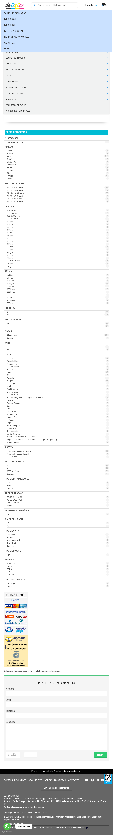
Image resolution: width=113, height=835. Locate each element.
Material (10, 560)
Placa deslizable (14, 519)
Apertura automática (17, 510)
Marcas (9, 147)
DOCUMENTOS (35, 780)
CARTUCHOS (11, 64)
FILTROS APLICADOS (15, 125)
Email (8, 699)
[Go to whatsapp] (7, 826)
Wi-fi (7, 343)
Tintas (8, 331)
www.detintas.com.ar (37, 812)
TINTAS (9, 76)
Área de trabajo (14, 493)
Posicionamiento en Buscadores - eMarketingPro (65, 828)
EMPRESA (8, 780)
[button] (86, 780)
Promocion (11, 138)
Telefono (10, 710)
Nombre (10, 688)
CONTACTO (73, 780)
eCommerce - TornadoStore (33, 828)
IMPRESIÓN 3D (10, 19)
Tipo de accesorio (15, 580)
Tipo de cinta (12, 531)
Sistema (9, 447)
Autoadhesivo (13, 320)
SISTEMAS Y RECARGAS (16, 87)
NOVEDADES (20, 780)
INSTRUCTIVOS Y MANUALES (16, 37)
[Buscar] (34, 5)
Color (8, 354)
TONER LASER (12, 82)
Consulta (10, 722)
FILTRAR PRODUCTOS (16, 132)
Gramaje (9, 206)
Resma (8, 271)
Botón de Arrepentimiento (56, 788)
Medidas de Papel (14, 184)
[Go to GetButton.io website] (7, 832)
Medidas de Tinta (14, 462)
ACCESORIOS (11, 99)
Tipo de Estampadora (17, 479)
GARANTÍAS (9, 43)
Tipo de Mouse (13, 551)
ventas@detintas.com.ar (15, 812)
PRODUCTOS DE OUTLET (16, 105)
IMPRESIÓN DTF (11, 25)
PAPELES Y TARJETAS (13, 31)
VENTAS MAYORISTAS (55, 780)
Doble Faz (10, 308)
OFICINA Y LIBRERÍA (14, 93)
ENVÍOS (7, 48)
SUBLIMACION (12, 52)
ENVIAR (100, 755)
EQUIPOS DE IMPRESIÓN (16, 58)
